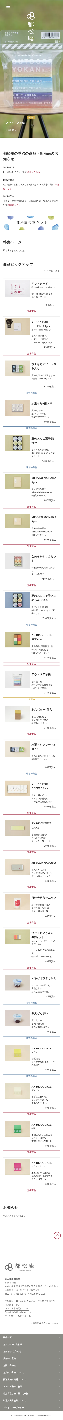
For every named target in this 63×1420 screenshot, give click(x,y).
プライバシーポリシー (13, 1407)
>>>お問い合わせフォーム (18, 1316)
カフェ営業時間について (17, 1308)
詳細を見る (11, 130)
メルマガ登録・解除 (12, 1386)
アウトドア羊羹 (15, 122)
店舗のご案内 (9, 1358)
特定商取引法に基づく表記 (15, 1393)
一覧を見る (54, 270)
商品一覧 (7, 1337)
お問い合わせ (9, 1365)
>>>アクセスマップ (30, 1290)
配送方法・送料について (14, 1379)
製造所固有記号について (14, 1400)
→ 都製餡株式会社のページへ (44, 1323)
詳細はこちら (33, 172)
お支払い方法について (13, 1372)
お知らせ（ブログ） (12, 1351)
